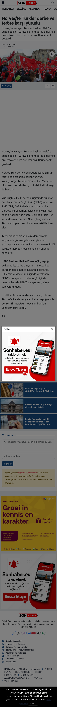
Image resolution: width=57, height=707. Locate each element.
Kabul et (33, 704)
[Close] (52, 329)
